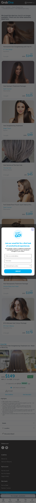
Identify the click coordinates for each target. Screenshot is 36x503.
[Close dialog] (32, 229)
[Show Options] (30, 266)
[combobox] (17, 266)
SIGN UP (18, 271)
